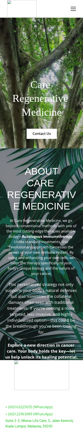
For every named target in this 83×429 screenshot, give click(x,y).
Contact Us (42, 133)
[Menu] (73, 9)
